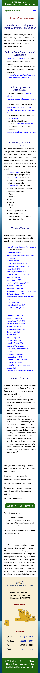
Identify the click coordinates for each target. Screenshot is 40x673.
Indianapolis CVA (13, 302)
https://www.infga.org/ (25, 124)
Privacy (31, 661)
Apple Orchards (12, 186)
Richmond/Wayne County (16, 346)
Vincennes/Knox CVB (14, 363)
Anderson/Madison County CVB (18, 266)
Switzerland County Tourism (17, 360)
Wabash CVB (11, 368)
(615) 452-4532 (26, 637)
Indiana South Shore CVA (16, 305)
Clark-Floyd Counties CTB (16, 272)
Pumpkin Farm (12, 177)
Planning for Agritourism (16, 58)
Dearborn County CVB (15, 277)
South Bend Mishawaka (15, 354)
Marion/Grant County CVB (16, 321)
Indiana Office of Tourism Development (21, 247)
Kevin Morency (27, 649)
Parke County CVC (13, 335)
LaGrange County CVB (15, 315)
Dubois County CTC (14, 280)
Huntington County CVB (15, 294)
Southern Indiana (13, 261)
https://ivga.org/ (14, 118)
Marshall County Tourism (16, 324)
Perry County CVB (13, 338)
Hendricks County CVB (15, 288)
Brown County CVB (13, 269)
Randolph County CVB (15, 343)
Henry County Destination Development (21, 291)
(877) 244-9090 (26, 641)
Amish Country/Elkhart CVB (17, 264)
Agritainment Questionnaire (20, 506)
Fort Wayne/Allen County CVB (18, 283)
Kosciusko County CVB (15, 308)
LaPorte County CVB (14, 318)
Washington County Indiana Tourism (20, 371)
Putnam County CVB (14, 340)
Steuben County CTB (14, 357)
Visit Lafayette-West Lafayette (18, 365)
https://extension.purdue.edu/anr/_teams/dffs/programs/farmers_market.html (21, 110)
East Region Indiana (14, 252)
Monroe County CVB (14, 327)
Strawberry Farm (13, 172)
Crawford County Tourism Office (18, 275)
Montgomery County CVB (16, 329)
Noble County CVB (13, 332)
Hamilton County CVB (14, 286)
